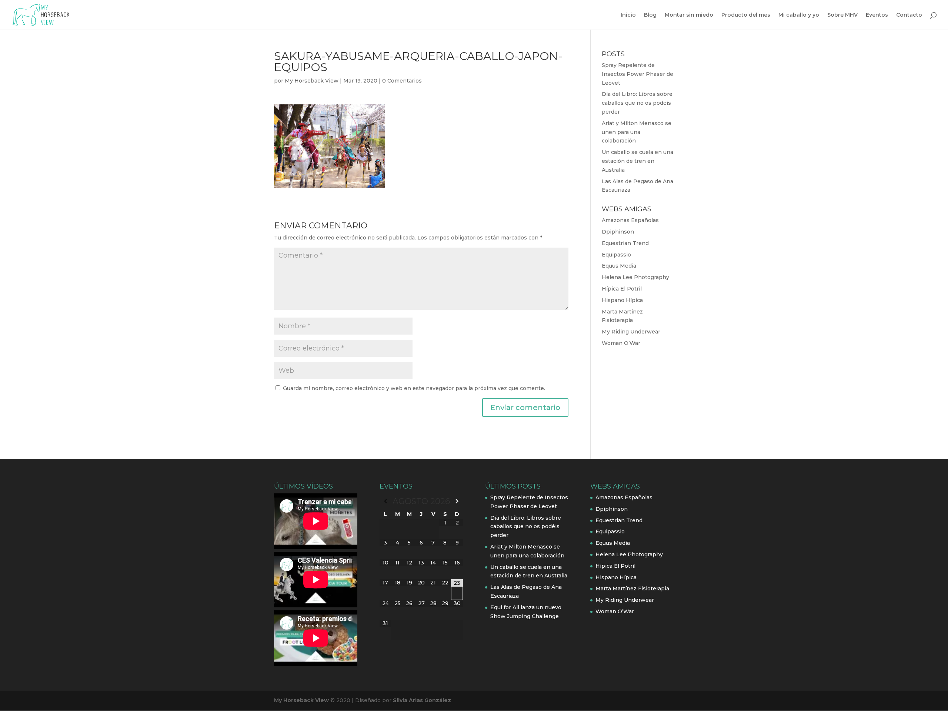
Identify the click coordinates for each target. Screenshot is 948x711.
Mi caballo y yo (798, 15)
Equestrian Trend (625, 243)
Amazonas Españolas (630, 220)
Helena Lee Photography (635, 277)
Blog (650, 15)
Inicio (628, 15)
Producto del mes (745, 15)
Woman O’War (621, 343)
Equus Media (619, 265)
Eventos (877, 15)
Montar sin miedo (689, 15)
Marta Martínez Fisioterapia (632, 588)
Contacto (909, 15)
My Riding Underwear (631, 331)
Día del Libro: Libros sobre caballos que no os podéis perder (637, 103)
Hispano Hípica (622, 300)
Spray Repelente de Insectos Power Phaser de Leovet (637, 74)
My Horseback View (311, 80)
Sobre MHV (842, 15)
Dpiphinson (618, 231)
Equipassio (616, 254)
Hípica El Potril (622, 288)
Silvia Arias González (422, 700)
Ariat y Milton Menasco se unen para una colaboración (636, 132)
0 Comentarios (402, 80)
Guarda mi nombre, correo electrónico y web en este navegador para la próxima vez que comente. (414, 388)
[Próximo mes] (457, 501)
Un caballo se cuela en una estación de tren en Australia (637, 161)
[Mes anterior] (385, 501)
